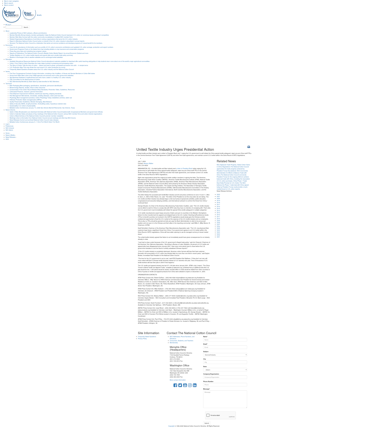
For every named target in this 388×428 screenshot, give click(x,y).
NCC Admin (9, 130)
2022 (218, 194)
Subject (205, 351)
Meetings (43, 118)
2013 (218, 213)
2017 (218, 204)
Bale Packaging (36, 86)
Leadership (28, 33)
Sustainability (23, 106)
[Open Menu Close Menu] (38, 15)
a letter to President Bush (184, 168)
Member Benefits (59, 35)
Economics (9, 45)
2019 (218, 200)
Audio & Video (56, 112)
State (205, 366)
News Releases (34, 120)
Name (205, 337)
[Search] (40, 15)
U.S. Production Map (37, 67)
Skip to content (9, 5)
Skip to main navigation (11, 1)
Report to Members (47, 41)
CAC (25, 79)
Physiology (41, 98)
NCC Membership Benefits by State (34, 81)
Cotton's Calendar (56, 114)
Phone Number (208, 381)
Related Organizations (44, 39)
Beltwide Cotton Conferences (42, 108)
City (204, 359)
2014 (218, 211)
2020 (218, 198)
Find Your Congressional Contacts (52, 73)
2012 (218, 215)
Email (205, 344)
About (7, 31)
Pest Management (36, 96)
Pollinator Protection (26, 100)
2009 (218, 221)
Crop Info (61, 47)
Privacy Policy (142, 339)
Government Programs (47, 49)
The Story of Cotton (49, 65)
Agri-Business (40, 77)
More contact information (178, 380)
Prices (28, 51)
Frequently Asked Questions (42, 69)
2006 (218, 227)
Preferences (9, 126)
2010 (218, 219)
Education (9, 59)
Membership (174, 343)
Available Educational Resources (80, 61)
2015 (218, 209)
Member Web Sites (41, 37)
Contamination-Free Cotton (42, 90)
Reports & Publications (49, 53)
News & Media (10, 135)
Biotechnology (27, 88)
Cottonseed (26, 92)
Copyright (171, 426)
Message (206, 389)
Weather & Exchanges (36, 57)
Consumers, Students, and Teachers (181, 341)
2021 (218, 196)
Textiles (41, 55)
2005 (218, 229)
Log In (9, 24)
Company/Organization (211, 374)
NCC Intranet (10, 128)
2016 (218, 207)
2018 (218, 202)
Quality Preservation (31, 102)
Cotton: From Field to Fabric (41, 63)
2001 (218, 237)
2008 (218, 223)
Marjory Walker (148, 163)
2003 (7, 139)
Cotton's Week (36, 116)
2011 (218, 217)
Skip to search (8, 3)
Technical (9, 83)
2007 (218, 225)
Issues (8, 71)
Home (7, 133)
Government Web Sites (41, 75)
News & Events (10, 110)
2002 (218, 235)
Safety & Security (38, 104)
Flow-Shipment (35, 94)
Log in (7, 124)
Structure (56, 43)
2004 (218, 231)
